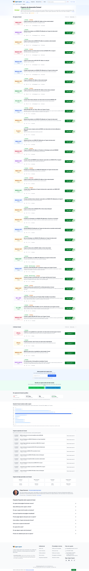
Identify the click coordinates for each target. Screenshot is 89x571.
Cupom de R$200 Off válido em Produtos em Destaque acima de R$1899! (41, 150)
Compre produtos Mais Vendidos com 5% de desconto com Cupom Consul (41, 306)
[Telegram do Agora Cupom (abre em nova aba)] (72, 560)
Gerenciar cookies (55, 557)
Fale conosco (41, 555)
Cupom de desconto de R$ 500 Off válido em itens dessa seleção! (39, 89)
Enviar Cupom (72, 1)
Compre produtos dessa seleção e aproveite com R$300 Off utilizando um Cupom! (43, 199)
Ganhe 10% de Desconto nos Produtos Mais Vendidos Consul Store (39, 296)
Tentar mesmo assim (70, 435)
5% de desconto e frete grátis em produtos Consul (36, 361)
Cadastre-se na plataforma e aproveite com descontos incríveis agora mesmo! (42, 331)
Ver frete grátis (69, 362)
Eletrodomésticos (19, 4)
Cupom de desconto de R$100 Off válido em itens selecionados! (39, 179)
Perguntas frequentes (43, 557)
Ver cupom (69, 23)
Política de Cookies (56, 552)
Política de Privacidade (56, 548)
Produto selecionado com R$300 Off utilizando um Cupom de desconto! (41, 70)
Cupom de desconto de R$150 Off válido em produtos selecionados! (40, 41)
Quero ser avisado (52, 375)
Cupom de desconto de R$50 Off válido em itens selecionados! (38, 21)
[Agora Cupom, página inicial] (17, 2)
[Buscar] (65, 2)
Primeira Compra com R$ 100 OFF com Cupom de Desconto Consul (40, 277)
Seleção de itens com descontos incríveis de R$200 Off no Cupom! (39, 50)
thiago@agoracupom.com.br (72, 548)
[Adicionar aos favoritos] (29, 26)
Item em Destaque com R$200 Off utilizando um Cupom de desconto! (40, 238)
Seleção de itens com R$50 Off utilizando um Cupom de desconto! (39, 140)
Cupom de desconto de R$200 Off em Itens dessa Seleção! (38, 208)
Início (14, 4)
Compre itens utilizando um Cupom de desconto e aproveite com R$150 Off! (42, 189)
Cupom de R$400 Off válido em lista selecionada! (35, 80)
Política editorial (42, 552)
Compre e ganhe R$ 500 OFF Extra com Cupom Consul (37, 316)
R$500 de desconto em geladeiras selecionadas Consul (37, 351)
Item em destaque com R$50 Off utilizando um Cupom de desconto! (40, 257)
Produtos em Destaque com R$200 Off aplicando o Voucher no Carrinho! (41, 218)
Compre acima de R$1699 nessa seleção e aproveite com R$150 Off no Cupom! (42, 159)
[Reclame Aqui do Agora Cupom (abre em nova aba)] (69, 560)
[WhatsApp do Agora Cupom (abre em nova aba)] (74, 560)
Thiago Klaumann (24, 490)
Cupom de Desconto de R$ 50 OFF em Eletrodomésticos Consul (39, 287)
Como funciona (42, 550)
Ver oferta (69, 333)
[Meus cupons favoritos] (68, 2)
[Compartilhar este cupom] (30, 26)
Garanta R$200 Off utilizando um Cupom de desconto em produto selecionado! (42, 228)
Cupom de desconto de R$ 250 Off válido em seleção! (36, 60)
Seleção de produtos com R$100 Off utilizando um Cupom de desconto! (40, 31)
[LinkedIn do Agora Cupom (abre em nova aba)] (66, 560)
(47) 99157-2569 (69, 550)
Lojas (27, 1)
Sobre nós (41, 548)
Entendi (73, 569)
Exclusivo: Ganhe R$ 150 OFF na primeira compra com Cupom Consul (40, 267)
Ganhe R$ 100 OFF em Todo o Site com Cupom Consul (36, 109)
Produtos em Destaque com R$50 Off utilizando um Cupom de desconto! (41, 169)
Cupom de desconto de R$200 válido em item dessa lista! (37, 248)
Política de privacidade (30, 569)
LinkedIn (39, 495)
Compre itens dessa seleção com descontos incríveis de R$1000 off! (40, 99)
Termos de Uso (55, 550)
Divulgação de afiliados (56, 555)
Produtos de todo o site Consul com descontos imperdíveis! (38, 341)
